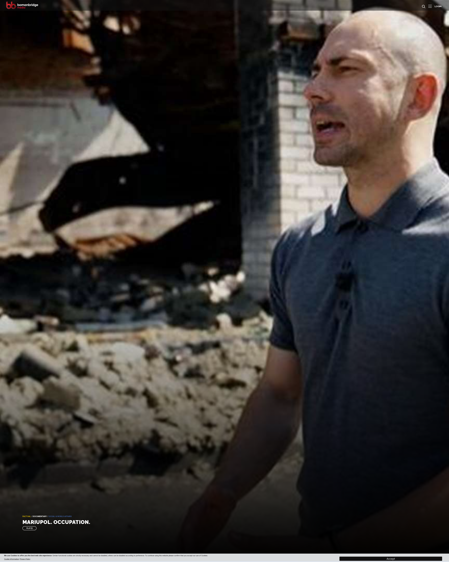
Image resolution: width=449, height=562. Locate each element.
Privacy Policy (25, 559)
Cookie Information (11, 559)
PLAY (28, 528)
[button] (430, 6)
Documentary (40, 516)
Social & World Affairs (60, 516)
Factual (26, 516)
